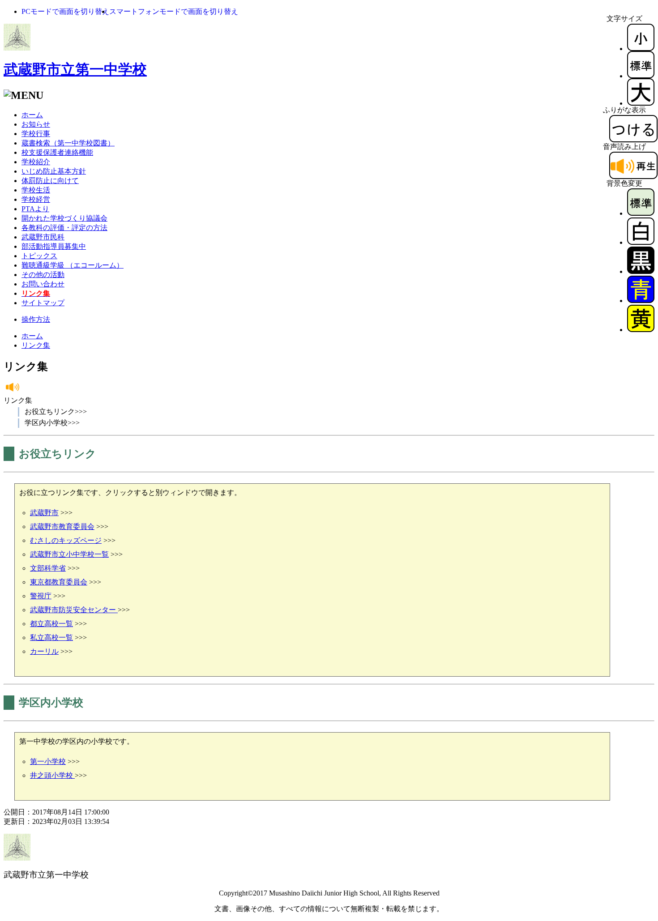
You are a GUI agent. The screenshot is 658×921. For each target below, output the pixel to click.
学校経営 (35, 199)
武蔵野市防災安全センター (74, 610)
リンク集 (35, 345)
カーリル (44, 651)
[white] (640, 242)
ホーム (32, 115)
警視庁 (40, 596)
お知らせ (35, 124)
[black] (640, 271)
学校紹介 (35, 162)
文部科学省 (48, 568)
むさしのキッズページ (66, 540)
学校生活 (35, 190)
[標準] (640, 76)
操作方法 (35, 319)
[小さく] (640, 48)
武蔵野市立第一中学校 (75, 69)
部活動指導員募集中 (53, 246)
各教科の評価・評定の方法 (64, 227)
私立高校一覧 (51, 637)
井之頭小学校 (52, 775)
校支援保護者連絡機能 (57, 152)
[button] (65, 11)
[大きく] (640, 103)
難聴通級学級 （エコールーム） (72, 265)
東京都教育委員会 (58, 582)
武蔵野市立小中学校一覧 (69, 554)
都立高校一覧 (51, 623)
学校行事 (35, 133)
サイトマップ (42, 303)
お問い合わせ (42, 284)
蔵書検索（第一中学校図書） (68, 143)
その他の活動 (42, 274)
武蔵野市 (44, 512)
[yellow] (640, 329)
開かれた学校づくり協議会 (64, 218)
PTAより (35, 209)
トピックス (39, 256)
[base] (640, 213)
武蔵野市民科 (42, 237)
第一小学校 (48, 761)
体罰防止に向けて (50, 180)
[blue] (640, 300)
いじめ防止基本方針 (53, 171)
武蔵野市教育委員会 (62, 526)
